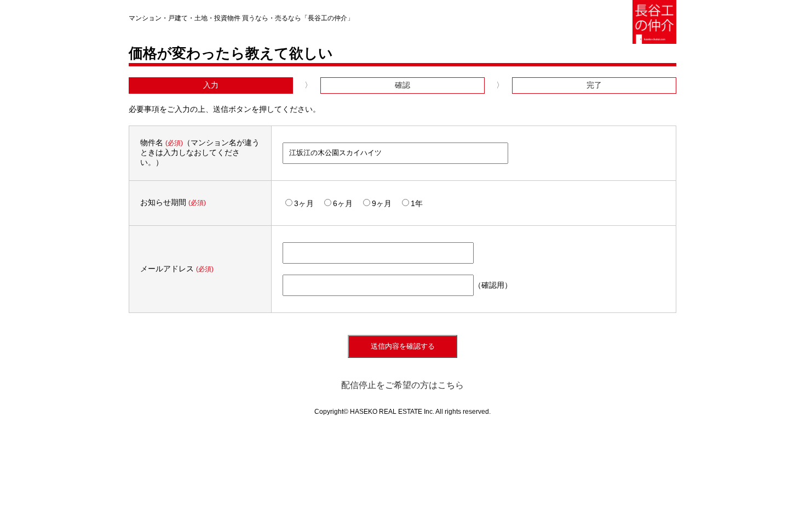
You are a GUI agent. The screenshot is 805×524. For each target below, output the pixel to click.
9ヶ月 (382, 203)
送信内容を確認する (403, 346)
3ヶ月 (304, 203)
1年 (417, 203)
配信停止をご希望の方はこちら (402, 385)
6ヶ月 (343, 203)
